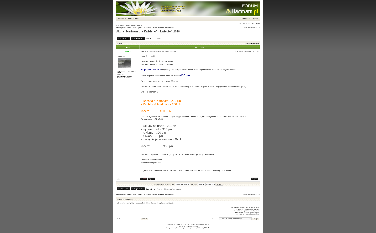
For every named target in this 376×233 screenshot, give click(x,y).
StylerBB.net (193, 226)
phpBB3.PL (206, 228)
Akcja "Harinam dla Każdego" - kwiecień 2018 (148, 31)
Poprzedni (247, 43)
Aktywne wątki (137, 25)
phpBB (178, 224)
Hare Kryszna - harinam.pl (142, 27)
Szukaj (136, 18)
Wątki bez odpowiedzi (123, 25)
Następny (255, 43)
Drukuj (120, 43)
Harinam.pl (122, 18)
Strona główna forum (123, 27)
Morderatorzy (176, 189)
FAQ (130, 18)
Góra (118, 179)
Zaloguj (255, 18)
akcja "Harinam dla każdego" (163, 27)
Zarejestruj (245, 18)
